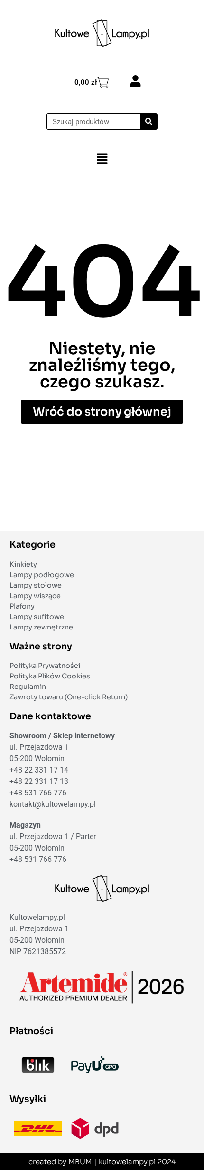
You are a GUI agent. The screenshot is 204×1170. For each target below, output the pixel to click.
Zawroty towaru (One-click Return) (68, 697)
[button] (102, 159)
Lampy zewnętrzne (41, 627)
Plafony (22, 606)
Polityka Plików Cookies (49, 676)
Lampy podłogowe (41, 574)
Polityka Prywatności (44, 665)
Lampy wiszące (35, 595)
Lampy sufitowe (36, 616)
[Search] (148, 121)
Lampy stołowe (35, 585)
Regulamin (27, 686)
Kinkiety (23, 564)
